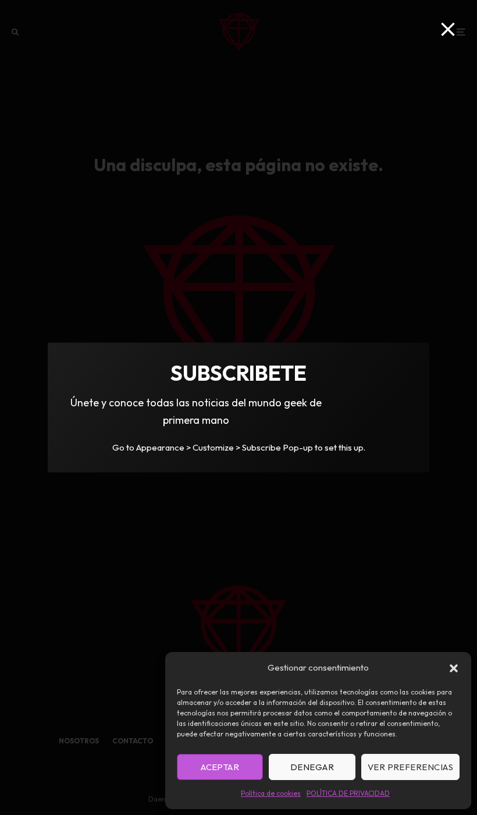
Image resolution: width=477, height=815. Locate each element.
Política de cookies (271, 793)
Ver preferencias (410, 767)
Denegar (312, 767)
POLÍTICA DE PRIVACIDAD (348, 793)
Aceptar (220, 767)
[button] (454, 668)
